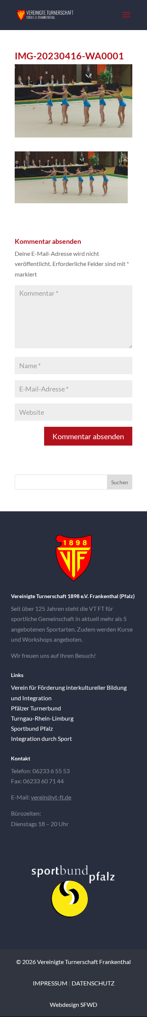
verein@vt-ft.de (51, 797)
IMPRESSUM (50, 983)
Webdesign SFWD (73, 1004)
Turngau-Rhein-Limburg (42, 718)
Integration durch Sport (41, 738)
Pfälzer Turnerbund (36, 708)
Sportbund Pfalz (32, 728)
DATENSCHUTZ (93, 983)
